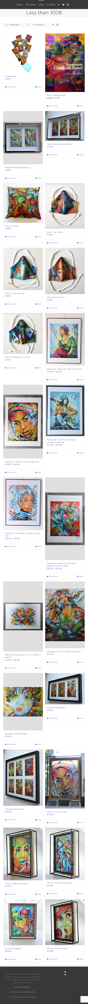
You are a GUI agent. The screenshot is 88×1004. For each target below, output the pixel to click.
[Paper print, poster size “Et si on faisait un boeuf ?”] (23, 616)
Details (39, 86)
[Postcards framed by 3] (65, 688)
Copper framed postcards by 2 (18, 167)
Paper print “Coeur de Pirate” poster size (64, 369)
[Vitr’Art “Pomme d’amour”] (65, 922)
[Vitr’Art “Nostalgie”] (23, 922)
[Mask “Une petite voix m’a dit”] (23, 333)
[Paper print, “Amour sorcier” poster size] (23, 422)
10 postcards (10, 76)
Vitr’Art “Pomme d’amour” (58, 948)
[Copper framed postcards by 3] (65, 126)
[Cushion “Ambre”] (23, 203)
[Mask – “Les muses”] (65, 206)
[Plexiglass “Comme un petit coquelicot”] (65, 615)
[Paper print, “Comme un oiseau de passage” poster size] (65, 410)
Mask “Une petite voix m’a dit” (18, 357)
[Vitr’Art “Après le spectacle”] (23, 854)
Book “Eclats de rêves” (56, 95)
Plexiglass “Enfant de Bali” (16, 734)
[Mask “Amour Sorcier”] (65, 271)
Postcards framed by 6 (14, 809)
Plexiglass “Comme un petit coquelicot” (64, 651)
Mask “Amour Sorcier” (56, 297)
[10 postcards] (23, 53)
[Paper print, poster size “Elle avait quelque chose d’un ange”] (65, 518)
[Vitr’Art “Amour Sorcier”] (65, 779)
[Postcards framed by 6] (23, 777)
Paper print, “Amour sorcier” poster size (22, 462)
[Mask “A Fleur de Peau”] (23, 269)
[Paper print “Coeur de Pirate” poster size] (65, 339)
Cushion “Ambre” (12, 226)
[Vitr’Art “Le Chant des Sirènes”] (65, 854)
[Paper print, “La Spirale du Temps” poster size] (23, 503)
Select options (53, 379)
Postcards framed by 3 (56, 707)
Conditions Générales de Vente (23, 997)
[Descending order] (28, 25)
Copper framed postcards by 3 (60, 144)
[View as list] (57, 25)
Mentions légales (23, 987)
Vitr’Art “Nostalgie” (13, 948)
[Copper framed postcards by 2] (23, 137)
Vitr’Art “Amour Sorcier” (57, 812)
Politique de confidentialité (23, 992)
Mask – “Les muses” (55, 232)
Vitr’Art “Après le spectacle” (17, 883)
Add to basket (11, 86)
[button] (68, 4)
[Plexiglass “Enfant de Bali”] (23, 701)
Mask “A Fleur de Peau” (15, 293)
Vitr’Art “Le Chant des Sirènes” (60, 883)
